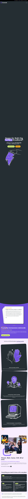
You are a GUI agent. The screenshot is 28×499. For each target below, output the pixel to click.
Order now (18, 146)
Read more (10, 478)
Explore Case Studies (5, 335)
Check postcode (11, 146)
